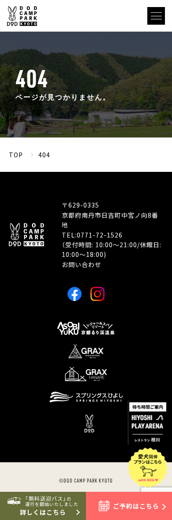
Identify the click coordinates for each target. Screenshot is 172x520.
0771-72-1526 (100, 234)
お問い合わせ (81, 264)
